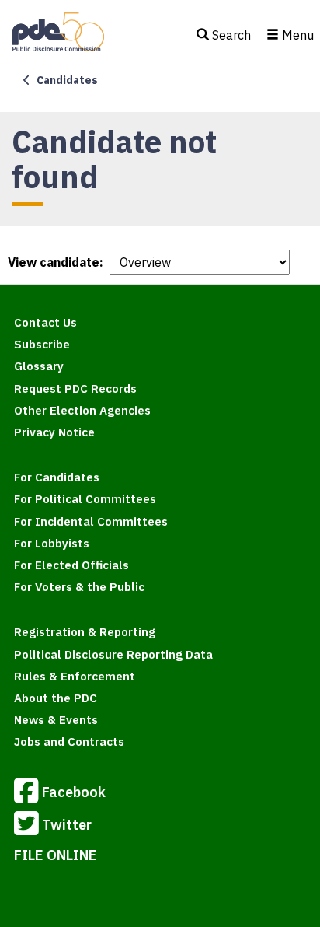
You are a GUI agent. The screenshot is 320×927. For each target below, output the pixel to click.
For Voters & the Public (79, 586)
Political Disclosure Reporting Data (113, 654)
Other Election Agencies (82, 410)
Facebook (74, 791)
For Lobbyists (51, 543)
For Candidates (56, 477)
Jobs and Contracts (69, 741)
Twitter (67, 824)
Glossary (39, 366)
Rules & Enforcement (74, 676)
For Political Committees (85, 498)
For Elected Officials (71, 565)
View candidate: (55, 262)
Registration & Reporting (84, 631)
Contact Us (45, 322)
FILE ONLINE (55, 855)
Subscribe (42, 344)
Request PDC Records (75, 388)
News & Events (56, 719)
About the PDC (55, 698)
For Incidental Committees (91, 521)
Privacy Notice (54, 432)
